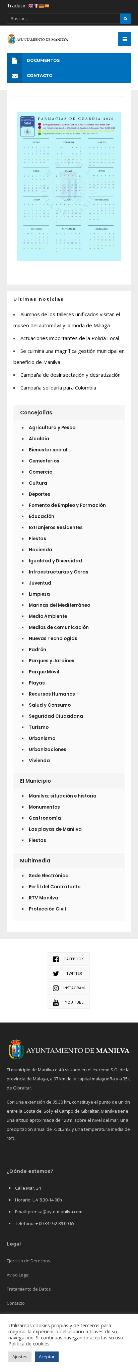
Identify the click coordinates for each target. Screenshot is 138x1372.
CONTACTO (40, 75)
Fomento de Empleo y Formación (67, 505)
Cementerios (44, 461)
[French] (36, 5)
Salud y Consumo (50, 705)
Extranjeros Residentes (56, 527)
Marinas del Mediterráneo (59, 605)
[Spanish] (47, 5)
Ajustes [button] (19, 1357)
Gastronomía (45, 818)
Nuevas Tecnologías (53, 638)
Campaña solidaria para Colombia (58, 387)
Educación (41, 516)
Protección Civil (47, 909)
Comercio (40, 472)
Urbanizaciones (47, 749)
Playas (37, 683)
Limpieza (39, 594)
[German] (41, 5)
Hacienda (40, 550)
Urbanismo (42, 738)
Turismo (39, 727)
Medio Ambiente (48, 616)
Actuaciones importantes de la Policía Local (69, 338)
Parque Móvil (44, 672)
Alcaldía (39, 439)
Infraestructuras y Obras (58, 572)
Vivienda (39, 760)
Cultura (38, 483)
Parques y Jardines (51, 661)
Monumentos (44, 807)
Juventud (40, 583)
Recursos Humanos (52, 694)
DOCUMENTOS (43, 60)
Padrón (37, 649)
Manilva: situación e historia (62, 796)
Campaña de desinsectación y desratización (70, 374)
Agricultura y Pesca (52, 427)
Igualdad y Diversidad (55, 561)
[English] (30, 5)
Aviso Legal (18, 1275)
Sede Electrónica (49, 876)
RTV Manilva (43, 898)
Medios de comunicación (59, 627)
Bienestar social (48, 450)
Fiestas (37, 538)
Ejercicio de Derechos (28, 1261)
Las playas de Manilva (55, 829)
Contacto (16, 1303)
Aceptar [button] (47, 1357)
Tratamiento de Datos (29, 1289)
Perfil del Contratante (54, 887)
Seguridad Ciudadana (56, 716)
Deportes (39, 494)
